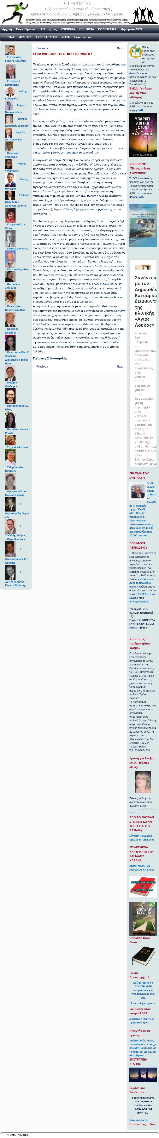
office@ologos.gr (139, 601)
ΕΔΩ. (140, 197)
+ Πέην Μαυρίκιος (15, 539)
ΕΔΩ (140, 110)
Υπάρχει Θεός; (137, 1040)
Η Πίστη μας (48, 29)
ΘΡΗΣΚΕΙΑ (86, 29)
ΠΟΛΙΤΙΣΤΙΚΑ (107, 29)
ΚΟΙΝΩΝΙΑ (68, 29)
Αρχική (7, 29)
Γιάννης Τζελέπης (15, 585)
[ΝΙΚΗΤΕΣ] (79, 12)
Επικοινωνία (83, 37)
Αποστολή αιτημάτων (143, 1003)
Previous (40, 48)
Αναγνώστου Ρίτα (15, 205)
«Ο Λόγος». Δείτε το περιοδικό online (141, 583)
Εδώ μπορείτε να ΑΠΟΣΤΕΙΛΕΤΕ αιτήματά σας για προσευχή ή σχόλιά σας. (143, 990)
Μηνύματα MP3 (131, 29)
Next (121, 48)
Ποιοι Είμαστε (26, 29)
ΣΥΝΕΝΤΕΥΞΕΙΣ (46, 37)
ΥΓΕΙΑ (65, 37)
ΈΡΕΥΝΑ (8, 37)
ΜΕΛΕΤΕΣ (25, 37)
